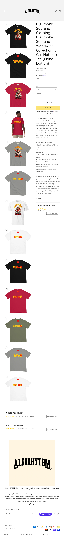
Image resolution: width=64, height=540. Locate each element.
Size (37, 86)
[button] (4, 11)
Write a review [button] (52, 213)
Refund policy (29, 534)
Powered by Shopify (20, 534)
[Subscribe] (32, 514)
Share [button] (40, 198)
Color (37, 78)
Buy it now (48, 107)
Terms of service (47, 534)
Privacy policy (38, 534)
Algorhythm (11, 534)
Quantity (38, 93)
